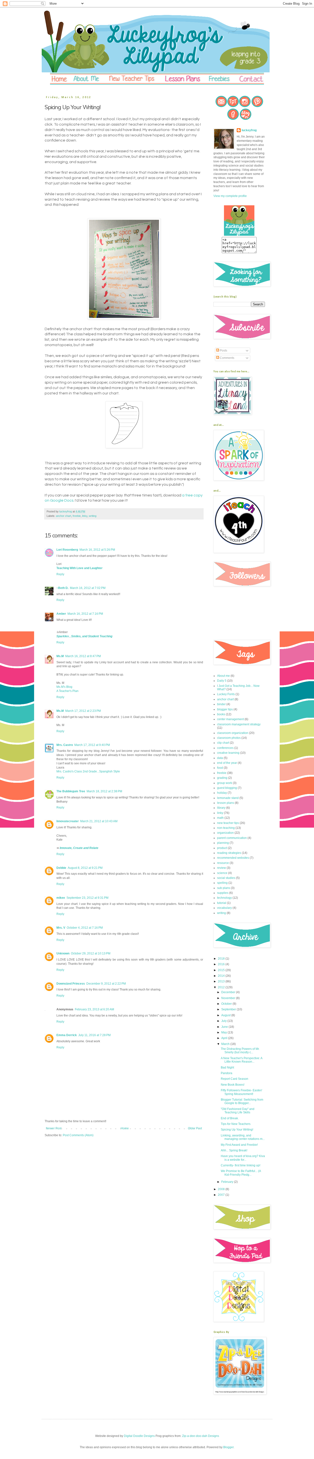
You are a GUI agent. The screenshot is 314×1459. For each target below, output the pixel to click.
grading (222, 778)
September (229, 1009)
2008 (221, 1189)
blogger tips (225, 709)
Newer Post (53, 1128)
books (221, 714)
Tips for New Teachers (235, 1124)
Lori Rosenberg (67, 549)
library (221, 807)
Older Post (195, 1128)
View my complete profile (230, 196)
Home (125, 1128)
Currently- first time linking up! (240, 1165)
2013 (221, 981)
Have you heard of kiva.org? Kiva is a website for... (243, 1157)
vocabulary (224, 908)
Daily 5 (221, 680)
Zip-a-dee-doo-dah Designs (200, 1436)
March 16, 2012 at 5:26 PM (97, 549)
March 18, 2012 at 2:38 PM (104, 791)
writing (92, 515)
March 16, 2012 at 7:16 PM (85, 613)
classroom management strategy (239, 724)
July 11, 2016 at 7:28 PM (94, 1035)
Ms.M (60, 656)
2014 (221, 975)
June (225, 1027)
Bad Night (227, 1067)
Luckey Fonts (226, 694)
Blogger (228, 1447)
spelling (222, 883)
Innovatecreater (67, 821)
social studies (226, 878)
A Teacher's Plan (67, 691)
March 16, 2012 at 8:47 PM (83, 656)
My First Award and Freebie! (239, 1144)
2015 (221, 970)
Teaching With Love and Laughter (79, 568)
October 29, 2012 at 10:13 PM (90, 953)
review (221, 868)
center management (230, 719)
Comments (226, 358)
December (228, 992)
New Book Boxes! (232, 1084)
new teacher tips (228, 823)
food (220, 767)
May (224, 1032)
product (222, 848)
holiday (222, 793)
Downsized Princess (70, 983)
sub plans (223, 888)
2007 (221, 1195)
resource (223, 863)
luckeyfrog (249, 130)
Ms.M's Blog (64, 687)
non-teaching (226, 828)
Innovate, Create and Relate (78, 848)
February (227, 1182)
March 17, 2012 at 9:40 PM (92, 745)
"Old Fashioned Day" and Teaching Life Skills (237, 1110)
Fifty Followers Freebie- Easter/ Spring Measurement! (241, 1092)
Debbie (61, 868)
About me (223, 675)
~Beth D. (62, 588)
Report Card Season (234, 1079)
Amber (61, 613)
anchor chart (63, 515)
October (227, 1003)
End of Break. (230, 1118)
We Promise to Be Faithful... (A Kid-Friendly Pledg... (241, 1172)
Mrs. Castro (64, 745)
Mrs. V (60, 927)
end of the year (227, 763)
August (226, 1015)
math (220, 818)
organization (225, 832)
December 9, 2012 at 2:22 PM (106, 983)
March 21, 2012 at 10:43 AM (99, 821)
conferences (225, 748)
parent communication (232, 838)
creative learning (228, 753)
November (228, 998)
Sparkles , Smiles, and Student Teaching (84, 636)
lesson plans (225, 803)
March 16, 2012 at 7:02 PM (87, 588)
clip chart (223, 742)
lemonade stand (228, 798)
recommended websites (233, 858)
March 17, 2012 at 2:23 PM (83, 711)
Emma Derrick (66, 1035)
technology (224, 897)
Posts (223, 350)
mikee (60, 897)
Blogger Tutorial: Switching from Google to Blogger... (242, 1101)
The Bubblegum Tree (70, 791)
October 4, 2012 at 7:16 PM (85, 927)
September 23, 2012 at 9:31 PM (87, 897)
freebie (77, 515)
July (224, 1021)
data (220, 758)
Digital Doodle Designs (139, 1436)
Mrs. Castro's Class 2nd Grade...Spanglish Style (88, 771)
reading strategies (229, 853)
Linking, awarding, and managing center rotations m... (243, 1137)
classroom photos (229, 738)
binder (221, 704)
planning (223, 843)
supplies (222, 893)
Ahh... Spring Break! (234, 1150)
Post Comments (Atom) (78, 1135)
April (224, 1038)
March (225, 1044)
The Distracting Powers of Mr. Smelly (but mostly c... (240, 1050)
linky (84, 515)
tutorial (221, 903)
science (222, 873)
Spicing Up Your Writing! (237, 1129)
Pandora (226, 1073)
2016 (221, 964)
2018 (221, 958)
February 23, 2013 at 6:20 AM (94, 1009)
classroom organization (232, 733)
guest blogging (227, 788)
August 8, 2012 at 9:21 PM (85, 868)
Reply (60, 574)
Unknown (62, 953)
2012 (221, 987)
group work (224, 783)
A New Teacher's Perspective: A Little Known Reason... (241, 1059)
